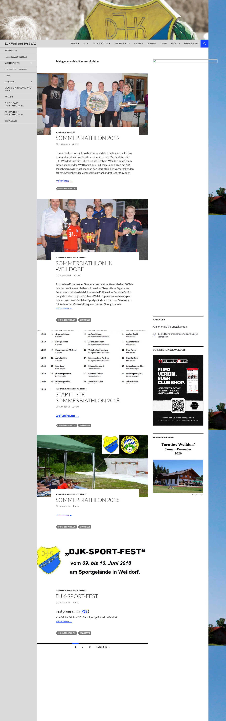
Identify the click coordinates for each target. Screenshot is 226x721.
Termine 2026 (11, 50)
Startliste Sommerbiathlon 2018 (88, 397)
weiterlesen (64, 180)
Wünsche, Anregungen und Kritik (18, 89)
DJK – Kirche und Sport (16, 69)
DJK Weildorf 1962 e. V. (20, 43)
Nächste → (103, 646)
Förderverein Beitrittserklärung (14, 113)
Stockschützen (100, 43)
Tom (76, 144)
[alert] (178, 335)
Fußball (152, 43)
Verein (74, 43)
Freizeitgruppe (191, 43)
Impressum (10, 82)
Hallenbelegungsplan (16, 57)
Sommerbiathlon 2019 (88, 137)
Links (7, 75)
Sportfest (81, 257)
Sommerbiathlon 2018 (88, 499)
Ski (84, 43)
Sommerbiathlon (65, 132)
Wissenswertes (12, 63)
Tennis (164, 43)
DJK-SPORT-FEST (77, 596)
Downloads (11, 121)
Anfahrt (9, 97)
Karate (174, 43)
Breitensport (120, 43)
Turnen (137, 43)
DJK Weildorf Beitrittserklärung (14, 104)
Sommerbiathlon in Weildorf (84, 266)
